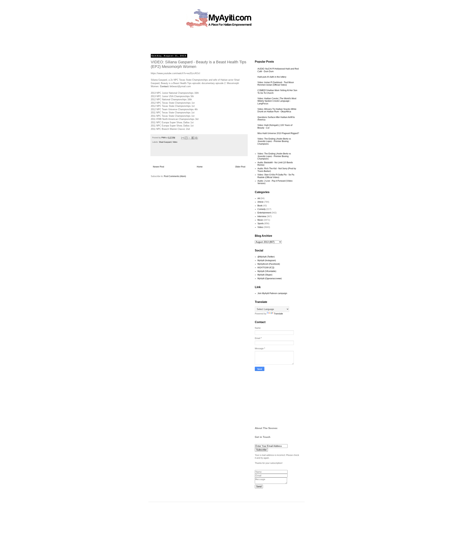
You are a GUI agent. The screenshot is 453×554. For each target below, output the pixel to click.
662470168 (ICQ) (265, 267)
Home (200, 167)
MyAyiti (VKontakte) (266, 271)
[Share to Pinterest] (196, 138)
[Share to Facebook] (193, 138)
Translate (278, 313)
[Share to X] (189, 138)
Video (175, 142)
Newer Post (158, 167)
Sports (260, 223)
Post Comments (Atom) (175, 176)
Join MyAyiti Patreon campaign (272, 293)
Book (259, 205)
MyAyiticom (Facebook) (268, 264)
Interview (261, 216)
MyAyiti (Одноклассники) (269, 278)
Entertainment (264, 212)
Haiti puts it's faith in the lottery (271, 77)
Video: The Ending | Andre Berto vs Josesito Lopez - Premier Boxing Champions (274, 141)
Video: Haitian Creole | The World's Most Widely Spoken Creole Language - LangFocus (276, 101)
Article (260, 202)
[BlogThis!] (186, 138)
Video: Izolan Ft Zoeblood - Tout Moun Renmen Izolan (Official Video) (275, 83)
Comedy (261, 209)
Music (260, 220)
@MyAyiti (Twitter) (266, 257)
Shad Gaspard (165, 142)
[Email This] (183, 138)
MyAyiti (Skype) (264, 275)
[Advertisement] (218, 40)
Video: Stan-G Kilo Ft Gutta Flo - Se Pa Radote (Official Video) (275, 175)
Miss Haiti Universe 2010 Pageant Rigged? (278, 133)
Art (258, 198)
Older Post (240, 167)
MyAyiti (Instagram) (266, 260)
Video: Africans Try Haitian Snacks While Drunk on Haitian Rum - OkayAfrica (276, 110)
